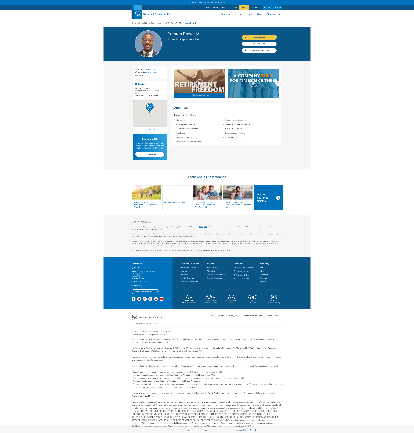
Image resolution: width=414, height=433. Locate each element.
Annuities (184, 271)
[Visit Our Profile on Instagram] (145, 299)
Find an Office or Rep (146, 23)
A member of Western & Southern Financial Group (207, 2)
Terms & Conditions (274, 316)
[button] (150, 108)
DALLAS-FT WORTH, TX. (172, 23)
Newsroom (264, 278)
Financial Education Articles (243, 268)
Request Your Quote (214, 278)
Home (134, 23)
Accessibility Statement (253, 316)
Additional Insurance (188, 278)
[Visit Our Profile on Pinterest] (156, 299)
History (262, 271)
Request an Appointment (216, 275)
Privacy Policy (233, 316)
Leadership (264, 275)
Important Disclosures (241, 278)
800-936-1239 (150, 72)
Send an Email (259, 37)
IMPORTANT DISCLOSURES (141, 222)
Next (278, 83)
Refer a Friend (150, 154)
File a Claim (211, 271)
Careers (263, 282)
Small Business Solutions (189, 282)
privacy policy (241, 430)
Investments (185, 275)
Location (141, 84)
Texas (158, 23)
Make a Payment (213, 268)
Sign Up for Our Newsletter (145, 292)
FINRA (201, 227)
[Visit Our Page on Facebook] (134, 299)
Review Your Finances (259, 50)
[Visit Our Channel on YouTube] (162, 299)
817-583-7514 (259, 44)
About (262, 268)
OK (251, 430)
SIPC (205, 227)
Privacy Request (217, 316)
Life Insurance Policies (188, 268)
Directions (151, 129)
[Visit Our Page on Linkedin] (150, 299)
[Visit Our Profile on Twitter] (139, 299)
